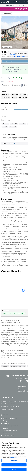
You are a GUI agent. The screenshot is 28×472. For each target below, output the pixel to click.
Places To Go (21, 5)
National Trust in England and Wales (15, 313)
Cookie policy (13, 457)
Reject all (14, 465)
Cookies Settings (14, 460)
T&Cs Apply (23, 9)
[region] (14, 455)
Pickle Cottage (8, 52)
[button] (3, 32)
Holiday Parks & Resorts (11, 5)
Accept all (14, 469)
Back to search (7, 13)
